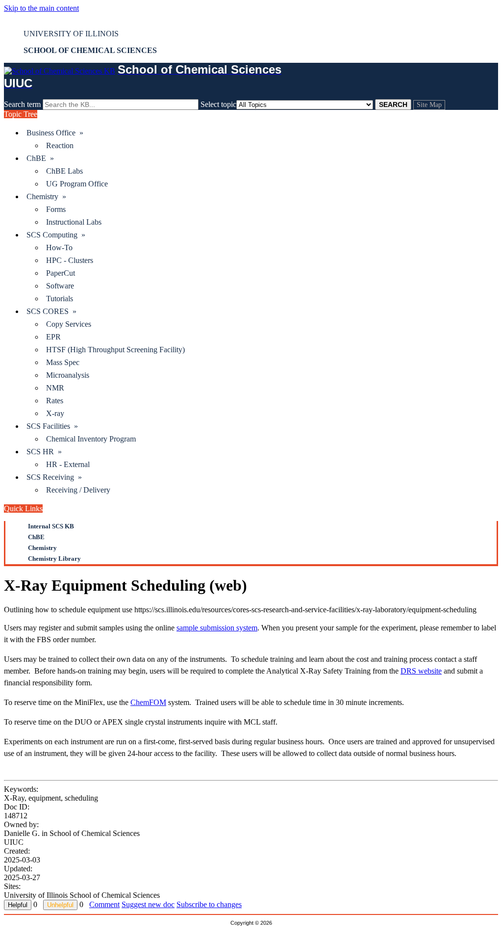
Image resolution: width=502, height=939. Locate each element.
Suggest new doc (148, 904)
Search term (22, 104)
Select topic (218, 104)
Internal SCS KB (51, 526)
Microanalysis (67, 375)
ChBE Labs (64, 171)
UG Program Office (77, 184)
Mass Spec (62, 362)
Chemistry (42, 547)
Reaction (60, 145)
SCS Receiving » (54, 477)
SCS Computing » (55, 235)
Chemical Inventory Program (91, 439)
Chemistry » (46, 196)
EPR (53, 337)
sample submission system (216, 628)
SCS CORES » (51, 311)
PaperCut (60, 273)
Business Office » (54, 133)
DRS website (421, 671)
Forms (56, 209)
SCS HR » (44, 451)
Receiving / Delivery (78, 490)
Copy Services (68, 324)
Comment (104, 904)
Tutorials (59, 298)
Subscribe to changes (209, 904)
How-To (59, 247)
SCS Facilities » (52, 426)
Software (60, 286)
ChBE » (40, 158)
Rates (54, 400)
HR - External (68, 464)
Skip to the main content (41, 8)
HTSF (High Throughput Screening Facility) (115, 349)
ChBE (36, 537)
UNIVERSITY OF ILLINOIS (71, 33)
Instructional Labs (73, 222)
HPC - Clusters (69, 260)
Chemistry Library (54, 558)
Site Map (429, 104)
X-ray (55, 413)
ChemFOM (148, 702)
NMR (55, 388)
